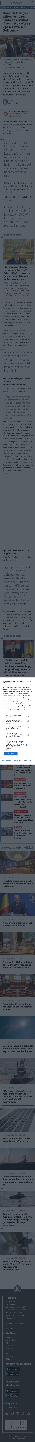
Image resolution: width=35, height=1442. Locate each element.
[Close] (31, 681)
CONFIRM (11, 753)
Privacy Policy (28, 760)
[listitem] (17, 716)
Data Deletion (6, 760)
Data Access (17, 760)
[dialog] (17, 721)
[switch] (27, 721)
